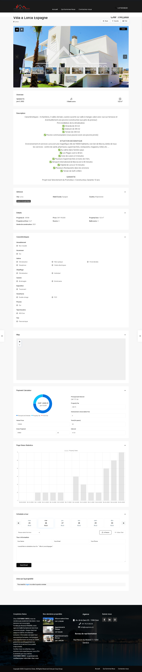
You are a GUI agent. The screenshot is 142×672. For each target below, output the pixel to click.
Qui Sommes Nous (68, 9)
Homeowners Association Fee (80, 412)
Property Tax (75, 403)
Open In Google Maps (23, 201)
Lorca (17, 21)
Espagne (65, 197)
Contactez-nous (85, 9)
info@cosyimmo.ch (87, 627)
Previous (18, 523)
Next (123, 523)
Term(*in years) (76, 420)
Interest (73, 429)
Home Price (20, 420)
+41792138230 (122, 8)
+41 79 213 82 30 (87, 624)
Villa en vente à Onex (62, 618)
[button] (17, 57)
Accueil (55, 9)
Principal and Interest (77, 397)
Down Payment (21, 429)
